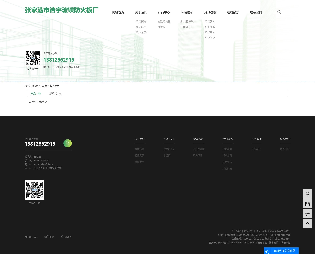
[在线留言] (307, 213)
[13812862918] (307, 194)
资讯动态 (228, 139)
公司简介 (141, 21)
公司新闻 (210, 21)
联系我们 (285, 139)
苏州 (267, 238)
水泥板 (161, 27)
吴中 (288, 238)
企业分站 (236, 230)
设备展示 (198, 139)
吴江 (283, 238)
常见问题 (210, 37)
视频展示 (141, 27)
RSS (258, 230)
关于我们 (140, 139)
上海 (251, 238)
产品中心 (168, 139)
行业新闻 (210, 27)
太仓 (277, 238)
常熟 (272, 238)
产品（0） (36, 93)
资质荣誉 (141, 32)
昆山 (262, 238)
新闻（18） (56, 93)
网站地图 (249, 230)
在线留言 (256, 139)
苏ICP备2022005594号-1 (231, 242)
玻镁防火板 (164, 21)
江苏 (246, 238)
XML (264, 230)
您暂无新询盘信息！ (280, 230)
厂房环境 (185, 27)
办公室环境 (187, 21)
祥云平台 (262, 242)
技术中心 (210, 32)
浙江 (256, 238)
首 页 (44, 85)
